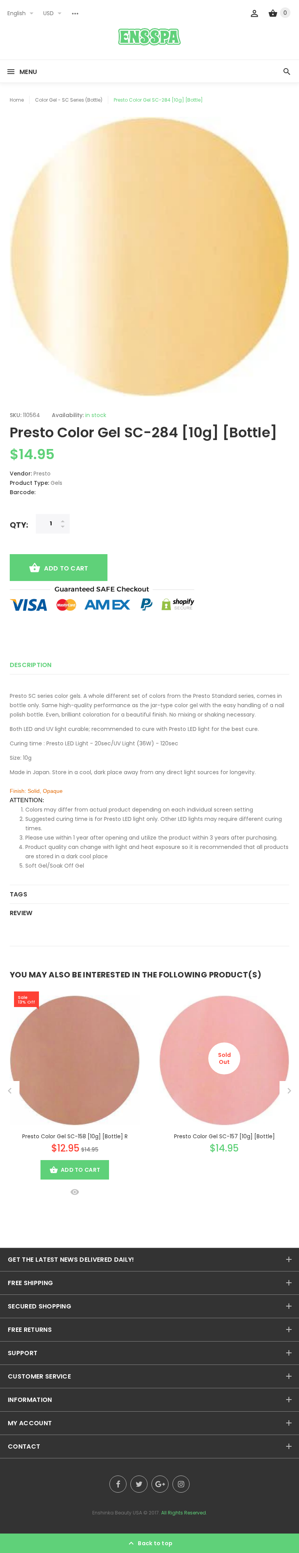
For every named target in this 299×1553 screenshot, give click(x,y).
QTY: (19, 524)
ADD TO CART (66, 568)
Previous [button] (9, 1090)
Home (17, 100)
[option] (149, 256)
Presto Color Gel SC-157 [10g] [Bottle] (224, 1136)
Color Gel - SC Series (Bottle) (68, 100)
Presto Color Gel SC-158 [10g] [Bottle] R (75, 1136)
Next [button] (289, 1090)
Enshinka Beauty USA (117, 1512)
